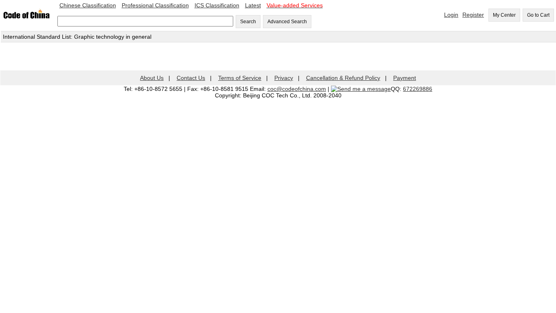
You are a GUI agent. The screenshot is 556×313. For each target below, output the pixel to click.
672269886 (417, 89)
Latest (253, 5)
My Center (504, 15)
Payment (404, 78)
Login (451, 14)
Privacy (283, 78)
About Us (152, 78)
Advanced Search (287, 21)
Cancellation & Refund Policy (343, 78)
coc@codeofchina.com (296, 89)
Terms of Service (239, 78)
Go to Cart (538, 15)
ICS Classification (217, 5)
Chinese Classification (87, 5)
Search (248, 21)
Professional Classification (155, 5)
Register (473, 14)
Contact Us (191, 78)
